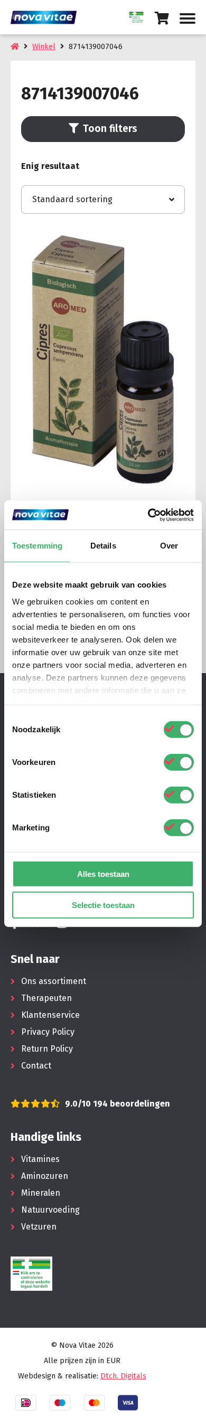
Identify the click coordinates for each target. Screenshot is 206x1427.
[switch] (179, 762)
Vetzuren (39, 1227)
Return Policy (47, 1049)
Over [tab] (169, 545)
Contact (36, 1066)
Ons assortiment (53, 981)
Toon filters (110, 128)
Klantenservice (50, 1015)
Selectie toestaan (103, 905)
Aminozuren (44, 1176)
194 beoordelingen (130, 1104)
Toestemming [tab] (37, 545)
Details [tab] (103, 545)
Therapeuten (46, 998)
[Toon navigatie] (187, 18)
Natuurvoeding (50, 1210)
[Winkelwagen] (162, 18)
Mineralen (40, 1193)
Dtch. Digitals (123, 1376)
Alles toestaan (103, 874)
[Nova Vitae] (48, 17)
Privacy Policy (47, 1032)
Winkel (43, 46)
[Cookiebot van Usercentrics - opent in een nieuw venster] (148, 515)
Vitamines (40, 1159)
